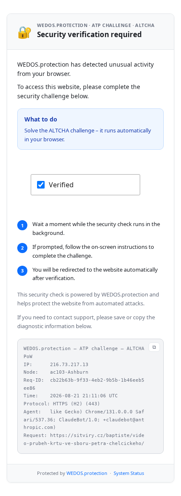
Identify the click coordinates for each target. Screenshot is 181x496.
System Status (129, 473)
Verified (61, 184)
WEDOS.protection (87, 473)
